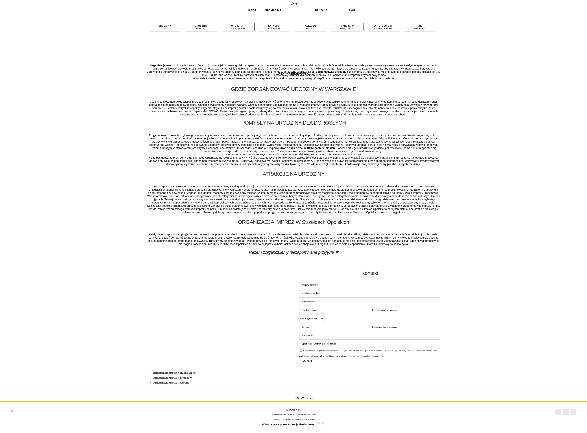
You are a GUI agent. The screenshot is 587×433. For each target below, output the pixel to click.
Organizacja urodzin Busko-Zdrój (174, 372)
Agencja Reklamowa (301, 424)
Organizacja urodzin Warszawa (283, 414)
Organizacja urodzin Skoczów (172, 377)
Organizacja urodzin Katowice (282, 419)
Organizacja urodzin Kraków (306, 414)
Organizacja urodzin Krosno (171, 382)
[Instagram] (566, 412)
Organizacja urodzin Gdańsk (305, 419)
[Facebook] (558, 412)
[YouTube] (573, 412)
